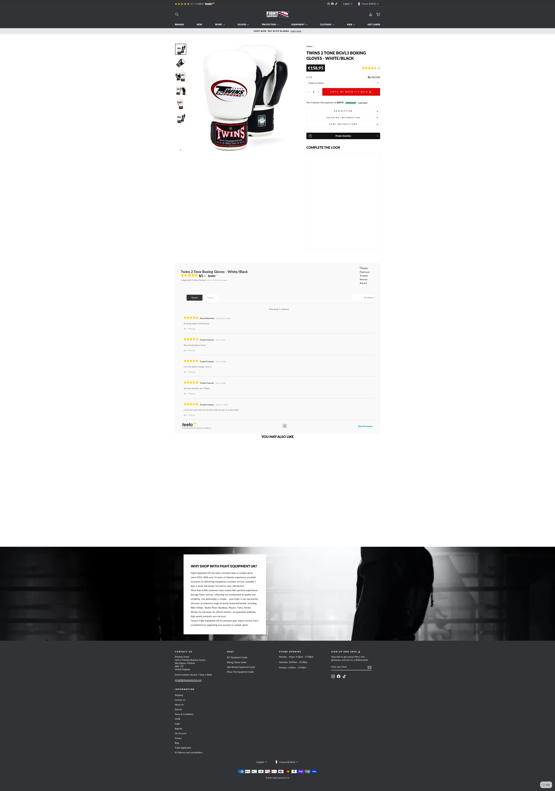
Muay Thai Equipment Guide (240, 672)
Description (343, 111)
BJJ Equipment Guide (237, 657)
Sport (219, 24)
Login (177, 724)
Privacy (178, 738)
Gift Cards (374, 24)
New (199, 24)
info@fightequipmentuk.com (188, 680)
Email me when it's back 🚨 (351, 92)
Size (309, 77)
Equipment (298, 24)
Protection (269, 24)
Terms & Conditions (184, 714)
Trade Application (183, 748)
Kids (350, 24)
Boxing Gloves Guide (237, 662)
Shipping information (343, 117)
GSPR (177, 719)
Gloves (242, 24)
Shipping (179, 695)
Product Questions (343, 136)
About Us (179, 705)
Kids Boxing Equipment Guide (241, 667)
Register (178, 729)
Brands (179, 24)
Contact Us (180, 700)
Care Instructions (343, 124)
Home (309, 46)
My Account (180, 733)
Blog (177, 743)
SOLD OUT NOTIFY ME (199, 534)
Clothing (326, 24)
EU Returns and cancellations (188, 752)
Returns (178, 709)
